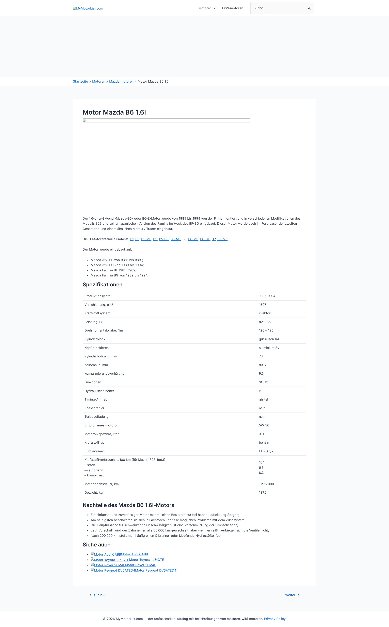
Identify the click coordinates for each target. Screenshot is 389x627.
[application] (214, 8)
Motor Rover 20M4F (140, 565)
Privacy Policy (274, 619)
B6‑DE (205, 239)
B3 (137, 239)
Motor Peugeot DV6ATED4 (155, 570)
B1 (132, 239)
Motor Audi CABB (134, 554)
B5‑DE (164, 239)
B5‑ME (176, 239)
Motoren (205, 8)
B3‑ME (146, 239)
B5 (155, 239)
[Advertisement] (194, 46)
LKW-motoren (232, 8)
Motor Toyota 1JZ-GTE (146, 560)
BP (214, 239)
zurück (97, 595)
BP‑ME (222, 239)
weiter (292, 595)
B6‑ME (193, 239)
